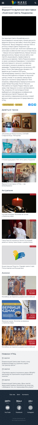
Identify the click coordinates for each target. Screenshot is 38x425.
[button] (3, 3)
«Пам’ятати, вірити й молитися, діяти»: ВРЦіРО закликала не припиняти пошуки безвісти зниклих (18, 374)
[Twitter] (32, 105)
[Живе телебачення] (19, 3)
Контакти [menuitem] (25, 394)
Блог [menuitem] (18, 394)
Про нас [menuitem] (12, 394)
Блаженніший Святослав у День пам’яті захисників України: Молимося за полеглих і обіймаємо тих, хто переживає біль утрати (17, 385)
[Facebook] (29, 105)
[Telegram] (35, 105)
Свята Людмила (8, 104)
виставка (19, 104)
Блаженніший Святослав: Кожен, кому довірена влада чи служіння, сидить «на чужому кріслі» (16, 363)
